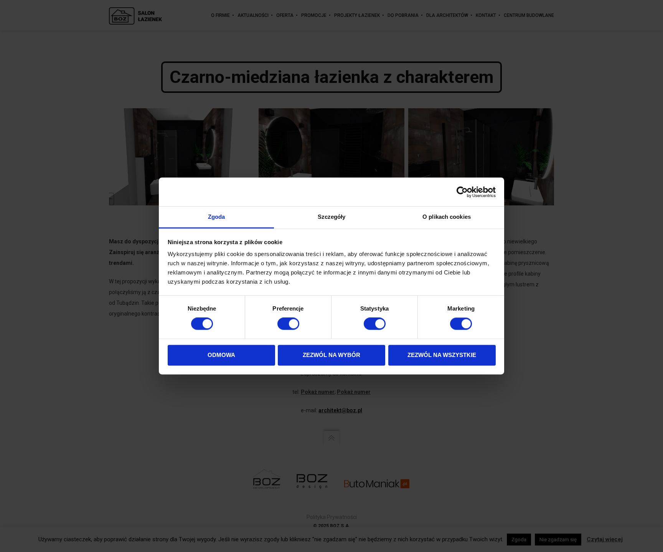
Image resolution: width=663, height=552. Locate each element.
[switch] (288, 324)
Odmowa (221, 355)
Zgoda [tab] (216, 216)
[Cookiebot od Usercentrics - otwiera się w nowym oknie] (462, 192)
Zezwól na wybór (331, 355)
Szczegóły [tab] (332, 216)
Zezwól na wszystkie (441, 355)
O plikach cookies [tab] (446, 216)
